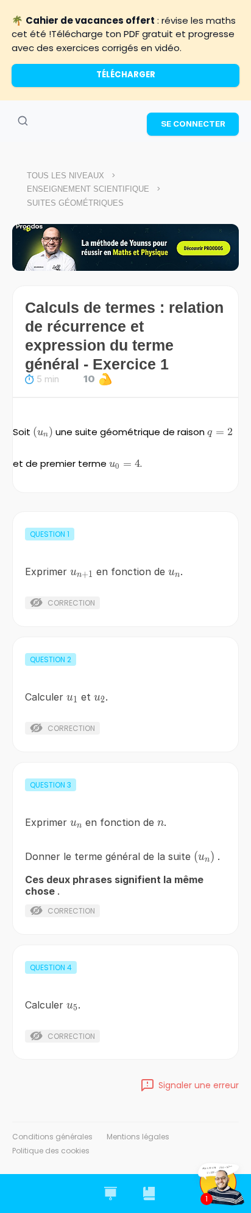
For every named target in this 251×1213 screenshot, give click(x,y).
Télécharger (125, 74)
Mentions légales (138, 1136)
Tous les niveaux (65, 175)
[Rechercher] (22, 121)
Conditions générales (52, 1136)
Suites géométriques (75, 203)
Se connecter (193, 123)
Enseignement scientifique (88, 189)
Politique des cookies (51, 1150)
